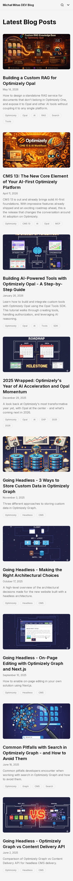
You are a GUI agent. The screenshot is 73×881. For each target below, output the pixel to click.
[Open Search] (62, 5)
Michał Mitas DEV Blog (18, 5)
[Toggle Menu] (68, 5)
